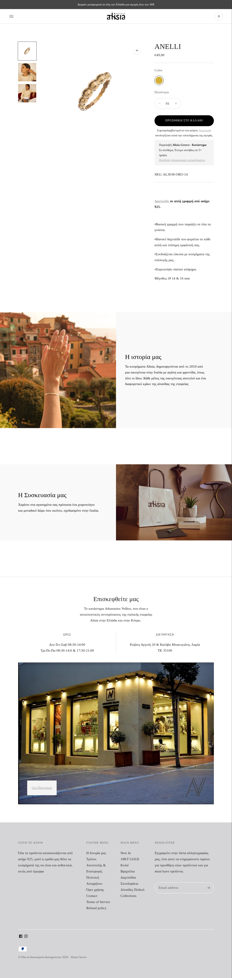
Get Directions (42, 788)
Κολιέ (125, 865)
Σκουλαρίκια (129, 883)
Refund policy (96, 908)
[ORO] (159, 80)
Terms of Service (98, 902)
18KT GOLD (130, 859)
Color (158, 70)
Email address (167, 882)
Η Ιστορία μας (96, 853)
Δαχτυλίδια (128, 877)
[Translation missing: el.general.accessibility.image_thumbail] (27, 51)
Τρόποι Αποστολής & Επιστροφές (96, 865)
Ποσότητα (162, 92)
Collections (128, 896)
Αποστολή (205, 130)
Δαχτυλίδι (162, 201)
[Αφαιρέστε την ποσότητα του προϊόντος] (176, 103)
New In (126, 853)
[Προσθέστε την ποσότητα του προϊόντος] (159, 103)
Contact (91, 896)
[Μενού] (11, 16)
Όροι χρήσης (95, 889)
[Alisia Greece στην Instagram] (26, 937)
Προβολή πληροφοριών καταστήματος (182, 160)
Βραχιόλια (128, 871)
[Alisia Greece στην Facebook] (20, 937)
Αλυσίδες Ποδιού (132, 889)
